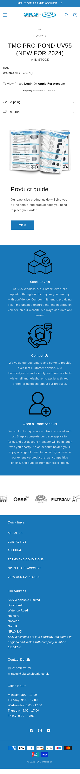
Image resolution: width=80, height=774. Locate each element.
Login (28, 83)
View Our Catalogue (24, 577)
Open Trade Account (24, 568)
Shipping (27, 90)
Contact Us (17, 541)
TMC (40, 29)
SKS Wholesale (45, 762)
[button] (5, 15)
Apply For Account (51, 83)
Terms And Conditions (26, 559)
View (22, 225)
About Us (15, 532)
